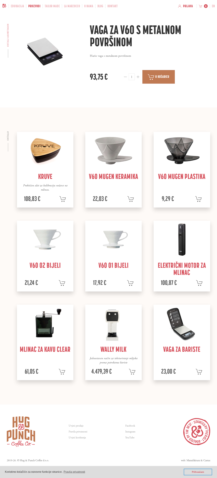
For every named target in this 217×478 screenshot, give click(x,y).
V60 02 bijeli (45, 265)
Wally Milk (113, 349)
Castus (206, 460)
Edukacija (17, 6)
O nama (88, 6)
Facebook (130, 426)
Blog (100, 6)
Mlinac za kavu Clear (45, 349)
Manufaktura (193, 460)
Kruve (45, 176)
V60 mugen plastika (181, 176)
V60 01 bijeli (113, 265)
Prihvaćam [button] (198, 472)
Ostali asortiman (8, 35)
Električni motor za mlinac (182, 269)
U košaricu (162, 76)
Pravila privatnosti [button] (74, 471)
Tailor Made (52, 6)
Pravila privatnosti (78, 431)
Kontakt (112, 6)
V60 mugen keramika (113, 176)
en (213, 6)
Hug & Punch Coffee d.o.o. (34, 460)
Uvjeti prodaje (76, 426)
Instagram (130, 431)
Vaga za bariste (181, 349)
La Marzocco (72, 6)
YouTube (129, 437)
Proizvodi (34, 6)
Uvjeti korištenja (77, 437)
